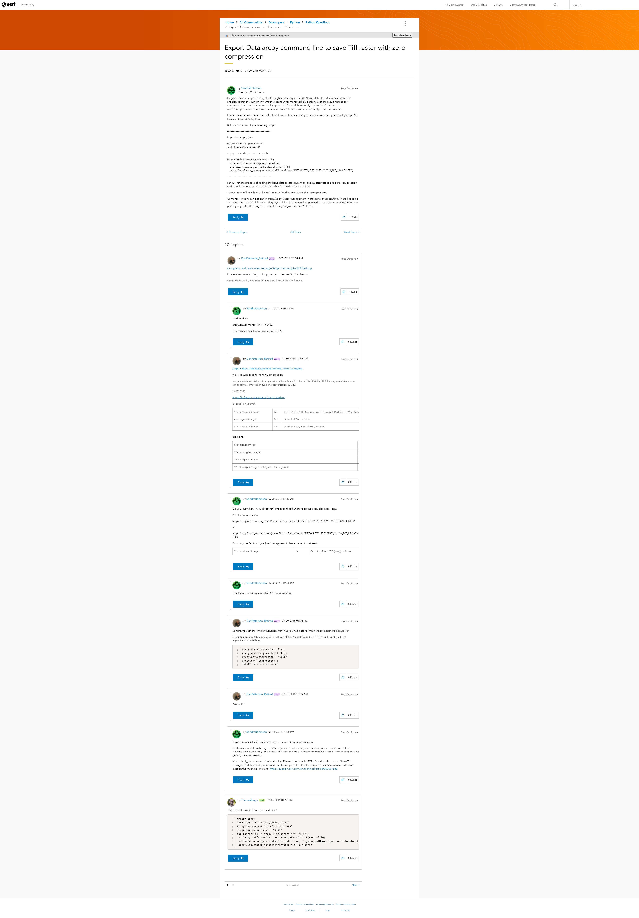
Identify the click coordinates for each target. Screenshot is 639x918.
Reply (235, 217)
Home (229, 22)
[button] (349, 88)
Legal (328, 910)
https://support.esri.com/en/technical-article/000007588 (303, 768)
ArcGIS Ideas (479, 4)
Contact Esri (345, 910)
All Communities (455, 4)
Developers (276, 22)
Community (27, 4)
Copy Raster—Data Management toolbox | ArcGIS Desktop (267, 368)
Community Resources (523, 4)
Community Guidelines (305, 904)
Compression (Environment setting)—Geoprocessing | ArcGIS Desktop (269, 268)
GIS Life (498, 4)
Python (295, 22)
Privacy (292, 910)
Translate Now (402, 35)
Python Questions (318, 22)
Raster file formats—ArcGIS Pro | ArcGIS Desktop (258, 397)
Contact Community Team (346, 904)
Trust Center (310, 910)
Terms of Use (288, 904)
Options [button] (405, 24)
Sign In (577, 5)
